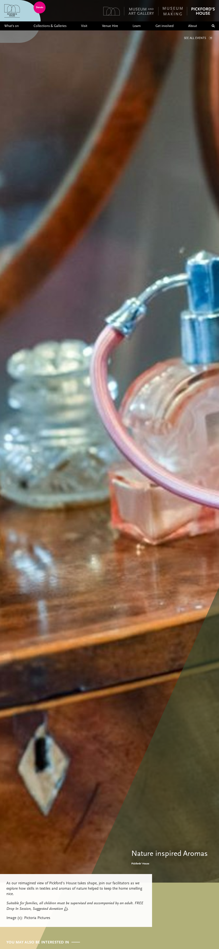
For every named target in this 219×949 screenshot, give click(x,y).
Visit (84, 26)
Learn (137, 26)
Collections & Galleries (50, 26)
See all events (195, 38)
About (192, 26)
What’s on (11, 26)
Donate (39, 7)
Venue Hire (110, 26)
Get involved (164, 26)
